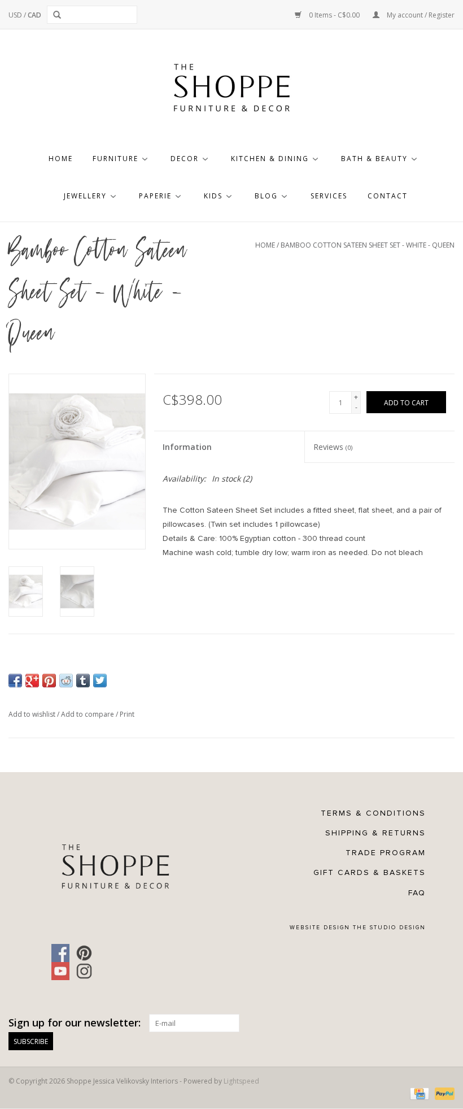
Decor (185, 158)
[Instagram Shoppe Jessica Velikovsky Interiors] (84, 971)
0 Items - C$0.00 (334, 15)
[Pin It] (49, 680)
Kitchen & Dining (270, 158)
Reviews (332, 446)
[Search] (59, 15)
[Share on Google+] (32, 680)
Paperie (155, 196)
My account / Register (420, 15)
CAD (34, 15)
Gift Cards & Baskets (369, 872)
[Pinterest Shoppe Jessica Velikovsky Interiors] (84, 953)
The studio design (389, 927)
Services (329, 196)
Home (61, 158)
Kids (213, 196)
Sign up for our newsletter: (74, 1023)
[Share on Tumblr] (83, 680)
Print (127, 714)
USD (16, 15)
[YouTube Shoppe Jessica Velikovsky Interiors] (60, 971)
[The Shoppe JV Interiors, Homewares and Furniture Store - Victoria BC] (231, 91)
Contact (388, 196)
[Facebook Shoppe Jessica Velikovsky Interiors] (60, 953)
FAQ (417, 893)
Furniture (115, 158)
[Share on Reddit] (66, 680)
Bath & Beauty (374, 158)
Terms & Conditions (373, 813)
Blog (266, 196)
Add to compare (88, 714)
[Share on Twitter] (100, 680)
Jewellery (85, 196)
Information (187, 446)
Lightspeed (241, 1081)
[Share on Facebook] (15, 680)
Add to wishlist (32, 714)
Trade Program (386, 852)
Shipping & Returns (375, 833)
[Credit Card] (418, 1093)
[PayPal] (443, 1093)
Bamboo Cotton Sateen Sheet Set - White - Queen (368, 245)
